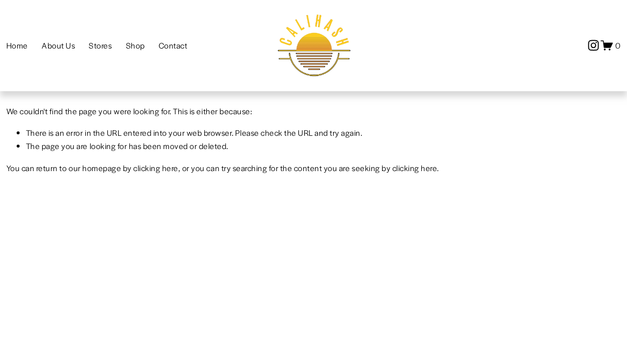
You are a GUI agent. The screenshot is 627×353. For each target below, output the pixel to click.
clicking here (155, 168)
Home (17, 45)
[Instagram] (593, 45)
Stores (100, 45)
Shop (135, 45)
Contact (173, 45)
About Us (58, 45)
